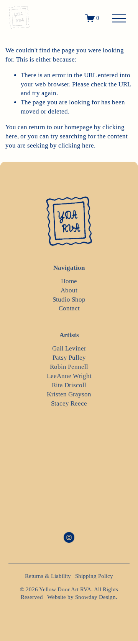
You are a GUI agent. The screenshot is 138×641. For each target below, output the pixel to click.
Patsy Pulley (69, 357)
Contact (69, 308)
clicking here (76, 145)
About (69, 290)
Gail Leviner (69, 348)
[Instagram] (69, 537)
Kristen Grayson (69, 394)
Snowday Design (95, 597)
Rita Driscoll (69, 385)
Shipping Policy (94, 576)
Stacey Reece (69, 403)
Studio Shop (69, 299)
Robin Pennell (69, 366)
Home (69, 281)
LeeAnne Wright (69, 376)
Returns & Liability (48, 576)
